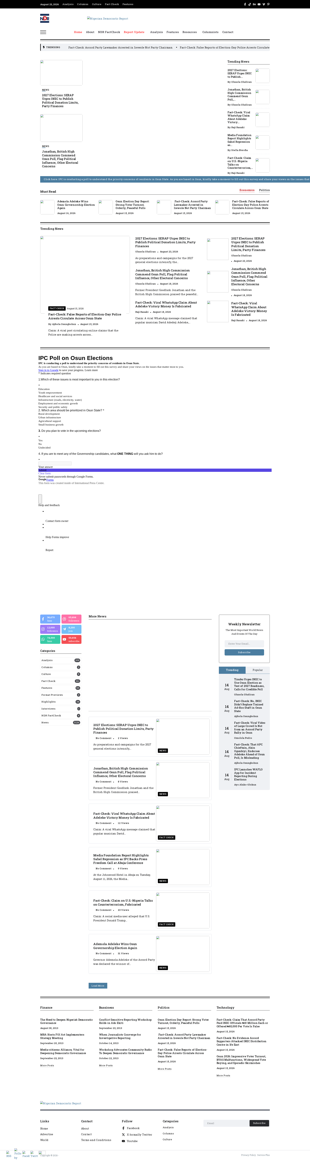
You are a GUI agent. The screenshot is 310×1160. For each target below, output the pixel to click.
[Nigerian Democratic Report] (107, 18)
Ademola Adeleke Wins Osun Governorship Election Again (76, 205)
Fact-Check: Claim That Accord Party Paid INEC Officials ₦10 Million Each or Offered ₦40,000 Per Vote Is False (242, 1023)
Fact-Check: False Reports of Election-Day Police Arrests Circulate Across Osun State (177, 47)
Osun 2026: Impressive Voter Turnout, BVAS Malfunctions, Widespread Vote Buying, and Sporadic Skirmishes (241, 1060)
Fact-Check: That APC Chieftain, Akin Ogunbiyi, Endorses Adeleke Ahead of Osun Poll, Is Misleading (249, 751)
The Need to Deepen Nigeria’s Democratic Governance (66, 1021)
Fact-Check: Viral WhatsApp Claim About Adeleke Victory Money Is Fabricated (166, 304)
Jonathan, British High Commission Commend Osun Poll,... (239, 94)
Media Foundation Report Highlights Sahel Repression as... (239, 140)
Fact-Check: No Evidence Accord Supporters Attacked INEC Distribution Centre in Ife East (241, 1041)
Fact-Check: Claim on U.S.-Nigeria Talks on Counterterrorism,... (240, 163)
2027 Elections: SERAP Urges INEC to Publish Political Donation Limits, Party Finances (60, 100)
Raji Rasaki (238, 127)
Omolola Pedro (243, 737)
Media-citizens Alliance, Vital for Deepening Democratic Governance (63, 1051)
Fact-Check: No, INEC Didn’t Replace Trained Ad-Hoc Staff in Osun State (248, 706)
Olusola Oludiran (241, 81)
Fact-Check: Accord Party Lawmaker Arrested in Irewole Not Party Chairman (192, 205)
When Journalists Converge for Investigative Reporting (120, 1036)
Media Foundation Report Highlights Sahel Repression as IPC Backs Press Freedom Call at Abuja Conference (121, 859)
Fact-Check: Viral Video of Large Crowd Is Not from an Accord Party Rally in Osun (249, 727)
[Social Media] (245, 4)
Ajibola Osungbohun (64, 324)
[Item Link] (262, 76)
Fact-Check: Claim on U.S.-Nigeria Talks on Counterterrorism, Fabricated (123, 902)
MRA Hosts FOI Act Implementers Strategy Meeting (62, 1036)
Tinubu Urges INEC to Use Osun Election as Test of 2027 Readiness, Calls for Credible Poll (249, 684)
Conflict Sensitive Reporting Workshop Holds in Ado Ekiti (125, 1021)
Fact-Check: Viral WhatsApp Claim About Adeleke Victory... (238, 117)
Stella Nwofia (239, 150)
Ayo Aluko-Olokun (245, 784)
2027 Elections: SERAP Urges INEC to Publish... (239, 73)
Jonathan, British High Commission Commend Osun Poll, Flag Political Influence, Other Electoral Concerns (60, 159)
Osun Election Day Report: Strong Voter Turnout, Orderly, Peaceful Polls (132, 205)
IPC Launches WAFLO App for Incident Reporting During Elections (248, 774)
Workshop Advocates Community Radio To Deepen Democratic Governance (125, 1051)
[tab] (247, 190)
